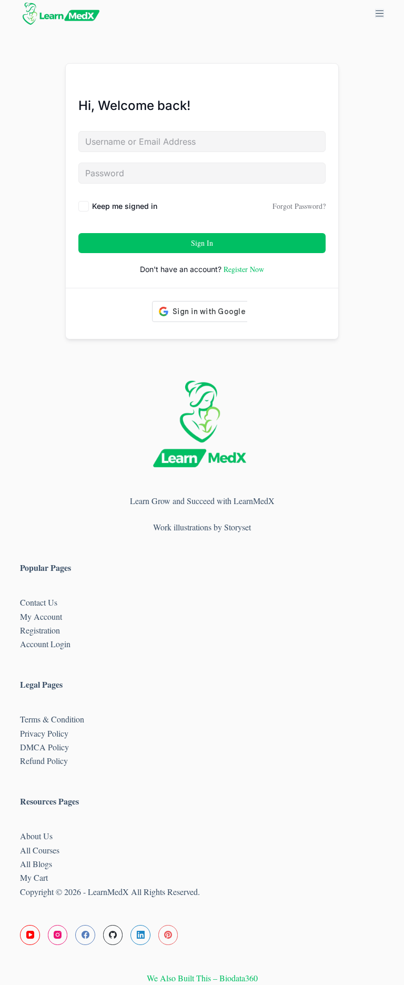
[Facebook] (85, 935)
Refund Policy (44, 760)
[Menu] (379, 13)
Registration (40, 630)
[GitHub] (113, 935)
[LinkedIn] (140, 935)
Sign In (202, 243)
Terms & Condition (52, 719)
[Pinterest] (168, 935)
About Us (36, 835)
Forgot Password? (299, 206)
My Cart (34, 877)
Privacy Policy (44, 733)
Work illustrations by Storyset (202, 526)
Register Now (244, 269)
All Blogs (36, 863)
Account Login (45, 643)
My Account (41, 616)
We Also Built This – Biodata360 (202, 977)
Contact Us (38, 602)
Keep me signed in (124, 206)
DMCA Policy (46, 746)
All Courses (39, 850)
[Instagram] (58, 935)
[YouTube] (30, 935)
